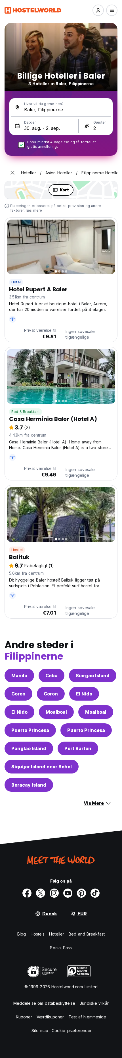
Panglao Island (28, 748)
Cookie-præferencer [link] (72, 1030)
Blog (21, 934)
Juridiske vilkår (94, 1003)
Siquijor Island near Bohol (41, 767)
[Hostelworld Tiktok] (95, 893)
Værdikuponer (50, 1016)
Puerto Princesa (30, 730)
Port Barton (77, 748)
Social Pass (61, 947)
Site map (39, 1030)
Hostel (17, 550)
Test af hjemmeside (87, 1016)
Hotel (16, 282)
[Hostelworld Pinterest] (81, 893)
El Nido (84, 694)
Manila (19, 675)
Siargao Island (93, 675)
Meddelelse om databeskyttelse (44, 1003)
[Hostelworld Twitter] (40, 893)
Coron (18, 694)
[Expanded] (12, 173)
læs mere (34, 210)
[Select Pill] (98, 10)
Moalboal (56, 712)
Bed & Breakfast (25, 412)
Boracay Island (28, 785)
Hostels (38, 934)
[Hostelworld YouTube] (67, 893)
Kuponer (24, 1016)
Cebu (51, 675)
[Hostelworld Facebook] (26, 893)
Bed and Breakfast (87, 934)
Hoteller (56, 934)
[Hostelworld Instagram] (54, 893)
